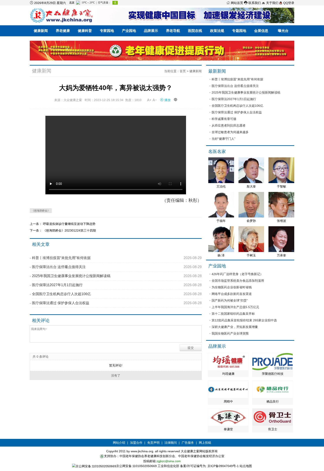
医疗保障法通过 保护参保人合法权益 (117, 303)
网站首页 (234, 3)
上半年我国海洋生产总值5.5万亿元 (235, 307)
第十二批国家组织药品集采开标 (233, 313)
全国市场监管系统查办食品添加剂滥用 (238, 280)
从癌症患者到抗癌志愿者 (229, 125)
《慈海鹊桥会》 (41, 210)
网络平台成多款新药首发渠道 (232, 294)
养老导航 (173, 31)
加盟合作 (136, 442)
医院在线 (195, 31)
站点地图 (246, 466)
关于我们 (270, 3)
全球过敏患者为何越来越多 (230, 132)
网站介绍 (119, 442)
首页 (183, 71)
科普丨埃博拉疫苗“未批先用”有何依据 (117, 258)
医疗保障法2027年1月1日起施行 (117, 285)
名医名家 (217, 151)
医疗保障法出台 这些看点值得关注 (117, 267)
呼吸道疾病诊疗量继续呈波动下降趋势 (69, 224)
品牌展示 (151, 31)
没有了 (115, 375)
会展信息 (261, 31)
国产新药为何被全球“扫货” (230, 300)
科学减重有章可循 (224, 119)
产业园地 (129, 31)
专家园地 (107, 31)
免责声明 (153, 442)
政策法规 (217, 31)
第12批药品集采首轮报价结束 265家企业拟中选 (244, 320)
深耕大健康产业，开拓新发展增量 (235, 327)
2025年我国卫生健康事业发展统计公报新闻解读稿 (117, 276)
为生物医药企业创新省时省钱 (232, 287)
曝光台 (283, 31)
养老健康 (63, 31)
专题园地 (239, 31)
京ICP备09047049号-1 (223, 466)
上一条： (36, 224)
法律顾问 (170, 442)
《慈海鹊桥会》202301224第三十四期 (69, 230)
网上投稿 (205, 442)
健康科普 (85, 31)
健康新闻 (41, 31)
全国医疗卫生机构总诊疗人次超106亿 (117, 294)
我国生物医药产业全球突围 (230, 333)
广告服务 (188, 442)
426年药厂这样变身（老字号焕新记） (237, 274)
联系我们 (252, 3)
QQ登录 (288, 3)
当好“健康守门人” (223, 138)
